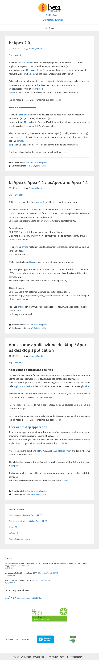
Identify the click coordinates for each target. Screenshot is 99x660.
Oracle (35, 597)
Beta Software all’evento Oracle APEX (25, 515)
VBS (55, 393)
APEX (33, 165)
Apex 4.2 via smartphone (19, 539)
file (87, 386)
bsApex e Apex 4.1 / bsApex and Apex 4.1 (48, 182)
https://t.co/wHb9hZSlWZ (48, 573)
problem (23, 114)
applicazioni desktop (24, 386)
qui (60, 99)
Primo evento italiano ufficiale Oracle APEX (28, 521)
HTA (50, 393)
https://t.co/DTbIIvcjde (41, 580)
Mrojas (29, 70)
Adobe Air (62, 393)
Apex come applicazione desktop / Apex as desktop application (48, 347)
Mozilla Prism (75, 393)
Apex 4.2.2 (13, 527)
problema (26, 62)
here (65, 152)
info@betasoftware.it (52, 19)
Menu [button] (51, 28)
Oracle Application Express (35, 162)
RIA (44, 165)
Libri (25, 598)
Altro (6, 598)
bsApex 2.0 (19, 43)
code (29, 454)
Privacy (15, 656)
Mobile (29, 598)
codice (49, 397)
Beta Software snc (49, 8)
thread (39, 88)
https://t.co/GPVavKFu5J (20, 565)
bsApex (12, 92)
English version (16, 55)
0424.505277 (52, 14)
